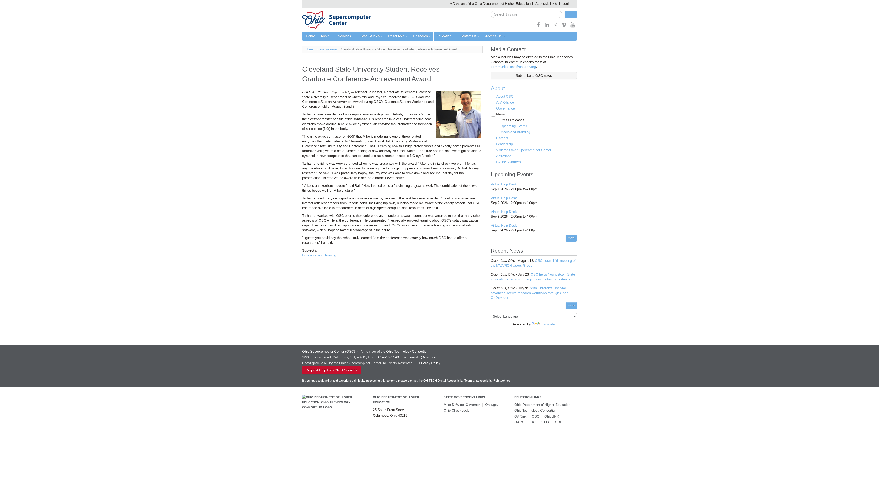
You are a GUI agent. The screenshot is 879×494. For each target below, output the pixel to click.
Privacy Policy (429, 363)
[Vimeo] (564, 26)
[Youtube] (572, 26)
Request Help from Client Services (331, 370)
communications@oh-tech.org (513, 67)
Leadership (504, 144)
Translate (548, 324)
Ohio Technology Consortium (536, 410)
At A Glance (505, 102)
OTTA (545, 422)
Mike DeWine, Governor (462, 405)
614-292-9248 (388, 357)
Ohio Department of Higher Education (542, 405)
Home (310, 36)
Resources (396, 36)
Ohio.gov (492, 405)
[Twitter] (555, 26)
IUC (533, 422)
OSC (535, 416)
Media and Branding (515, 132)
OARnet (520, 416)
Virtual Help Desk (504, 184)
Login (566, 3)
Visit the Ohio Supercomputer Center (523, 150)
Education (443, 36)
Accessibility (544, 3)
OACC (519, 422)
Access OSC (495, 36)
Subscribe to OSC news (534, 76)
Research (420, 36)
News (500, 114)
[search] (526, 14)
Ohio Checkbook (456, 410)
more (571, 238)
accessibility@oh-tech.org (493, 380)
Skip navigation (12, 3)
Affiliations (503, 156)
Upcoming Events (513, 126)
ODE (558, 422)
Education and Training (319, 255)
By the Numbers (508, 162)
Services (344, 36)
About (325, 36)
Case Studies (370, 36)
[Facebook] (538, 26)
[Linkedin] (547, 26)
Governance (505, 108)
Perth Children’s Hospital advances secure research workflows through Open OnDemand (529, 293)
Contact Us (468, 36)
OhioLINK (551, 416)
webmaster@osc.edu (420, 357)
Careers (502, 138)
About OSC (504, 96)
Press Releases (327, 49)
